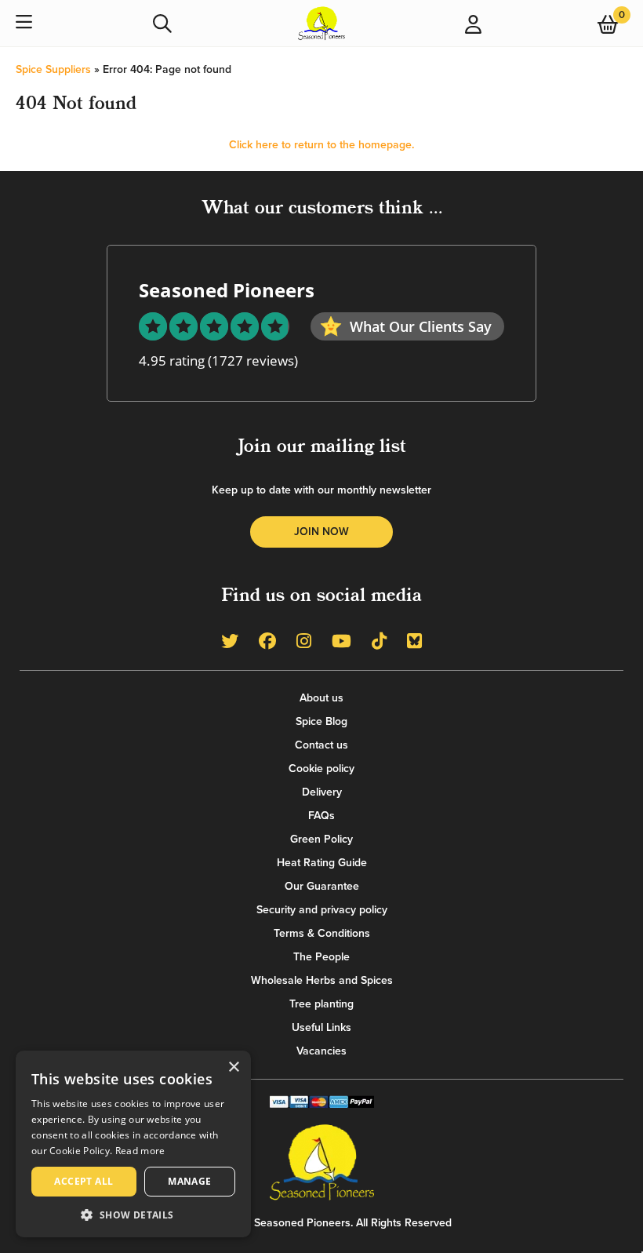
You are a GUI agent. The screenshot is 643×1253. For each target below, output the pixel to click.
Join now (321, 531)
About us (321, 698)
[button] (133, 1214)
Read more (140, 1150)
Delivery (322, 792)
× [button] (233, 1067)
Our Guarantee (322, 886)
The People (321, 956)
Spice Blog (321, 721)
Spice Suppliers (53, 69)
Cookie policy (321, 768)
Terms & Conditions (322, 933)
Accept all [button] (83, 1181)
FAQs (321, 815)
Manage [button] (189, 1181)
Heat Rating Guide (322, 862)
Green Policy (321, 839)
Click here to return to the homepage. (321, 144)
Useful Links (321, 1027)
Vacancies (321, 1051)
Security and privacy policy (321, 909)
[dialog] (133, 1144)
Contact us (321, 745)
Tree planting (321, 1004)
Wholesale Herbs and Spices (322, 980)
